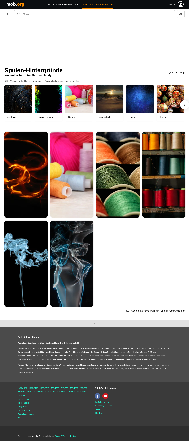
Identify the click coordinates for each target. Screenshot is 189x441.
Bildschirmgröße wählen (104, 406)
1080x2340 (44, 388)
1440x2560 (41, 392)
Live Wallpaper (24, 410)
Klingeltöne (22, 407)
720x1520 (22, 396)
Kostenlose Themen (26, 414)
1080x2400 (33, 388)
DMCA (73, 436)
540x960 (71, 392)
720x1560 (31, 392)
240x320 (64, 388)
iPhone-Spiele (23, 403)
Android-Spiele (24, 399)
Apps (20, 418)
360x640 (51, 392)
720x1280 (55, 388)
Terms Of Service (62, 436)
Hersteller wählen (101, 402)
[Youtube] (106, 398)
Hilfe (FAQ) (98, 413)
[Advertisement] (94, 42)
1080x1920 (22, 388)
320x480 (21, 392)
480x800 (83, 388)
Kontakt (97, 409)
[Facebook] (98, 398)
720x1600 (74, 388)
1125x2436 (61, 392)
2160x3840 (81, 392)
